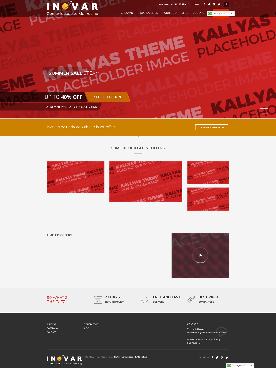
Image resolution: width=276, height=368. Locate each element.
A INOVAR (51, 324)
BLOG (86, 328)
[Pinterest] (213, 4)
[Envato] (218, 4)
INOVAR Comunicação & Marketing (130, 356)
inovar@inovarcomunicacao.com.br (210, 332)
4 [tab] (265, 113)
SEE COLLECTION (107, 97)
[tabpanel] (138, 59)
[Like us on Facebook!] (212, 357)
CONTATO (51, 332)
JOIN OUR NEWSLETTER (212, 127)
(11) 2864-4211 (182, 4)
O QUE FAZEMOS (92, 324)
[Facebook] (204, 4)
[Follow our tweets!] (217, 357)
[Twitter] (209, 4)
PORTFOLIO (52, 328)
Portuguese (219, 13)
